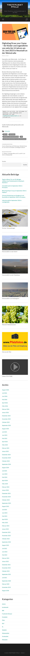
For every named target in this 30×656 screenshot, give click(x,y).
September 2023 (6, 503)
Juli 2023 (4, 509)
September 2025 (6, 425)
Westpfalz (4, 639)
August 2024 (5, 467)
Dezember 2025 (6, 415)
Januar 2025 (5, 451)
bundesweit (5, 607)
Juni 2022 (4, 551)
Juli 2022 (4, 548)
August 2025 (5, 428)
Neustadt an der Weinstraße (10, 136)
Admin (4, 604)
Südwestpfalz (5, 633)
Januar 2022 (5, 561)
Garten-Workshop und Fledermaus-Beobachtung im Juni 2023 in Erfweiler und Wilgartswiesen (14, 146)
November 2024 (6, 457)
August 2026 (5, 390)
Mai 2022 (4, 555)
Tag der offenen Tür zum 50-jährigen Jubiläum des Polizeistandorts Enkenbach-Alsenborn (13, 181)
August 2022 (5, 545)
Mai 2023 (4, 516)
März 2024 (5, 483)
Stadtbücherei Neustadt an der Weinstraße (14, 139)
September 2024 (6, 464)
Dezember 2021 (6, 564)
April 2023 (5, 519)
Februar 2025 (5, 448)
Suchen (4, 161)
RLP (3, 623)
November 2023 (6, 496)
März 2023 (5, 522)
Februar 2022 (5, 558)
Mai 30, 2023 (5, 55)
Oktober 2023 (6, 500)
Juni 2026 (4, 396)
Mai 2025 (4, 438)
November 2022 (6, 535)
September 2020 (6, 581)
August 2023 (5, 506)
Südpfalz (4, 630)
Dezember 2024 (6, 454)
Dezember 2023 (6, 493)
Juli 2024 (4, 470)
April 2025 (5, 441)
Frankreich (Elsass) (7, 613)
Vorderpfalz (7, 131)
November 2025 (6, 419)
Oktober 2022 (6, 538)
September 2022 (6, 542)
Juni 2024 (4, 474)
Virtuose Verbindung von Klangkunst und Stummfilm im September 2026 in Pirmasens (13, 196)
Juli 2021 (4, 577)
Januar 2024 (5, 490)
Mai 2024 (4, 477)
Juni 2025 (4, 435)
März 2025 (5, 445)
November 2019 (6, 587)
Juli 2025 (4, 432)
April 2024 (5, 480)
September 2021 (6, 574)
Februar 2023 (5, 525)
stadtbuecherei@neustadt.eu (11, 115)
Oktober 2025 (6, 422)
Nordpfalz (4, 617)
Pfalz (3, 620)
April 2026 (5, 402)
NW (21, 136)
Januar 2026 (5, 412)
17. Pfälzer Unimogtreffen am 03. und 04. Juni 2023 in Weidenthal (13, 153)
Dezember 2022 (6, 532)
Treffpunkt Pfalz (15, 6)
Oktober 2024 (6, 461)
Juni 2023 (4, 513)
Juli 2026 (4, 393)
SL (2, 626)
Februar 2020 (5, 584)
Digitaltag (12, 134)
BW (3, 610)
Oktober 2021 (6, 571)
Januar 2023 (5, 529)
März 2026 (5, 406)
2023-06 (5, 134)
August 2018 (5, 590)
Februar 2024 (5, 487)
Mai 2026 (4, 399)
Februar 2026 (5, 409)
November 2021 (6, 568)
